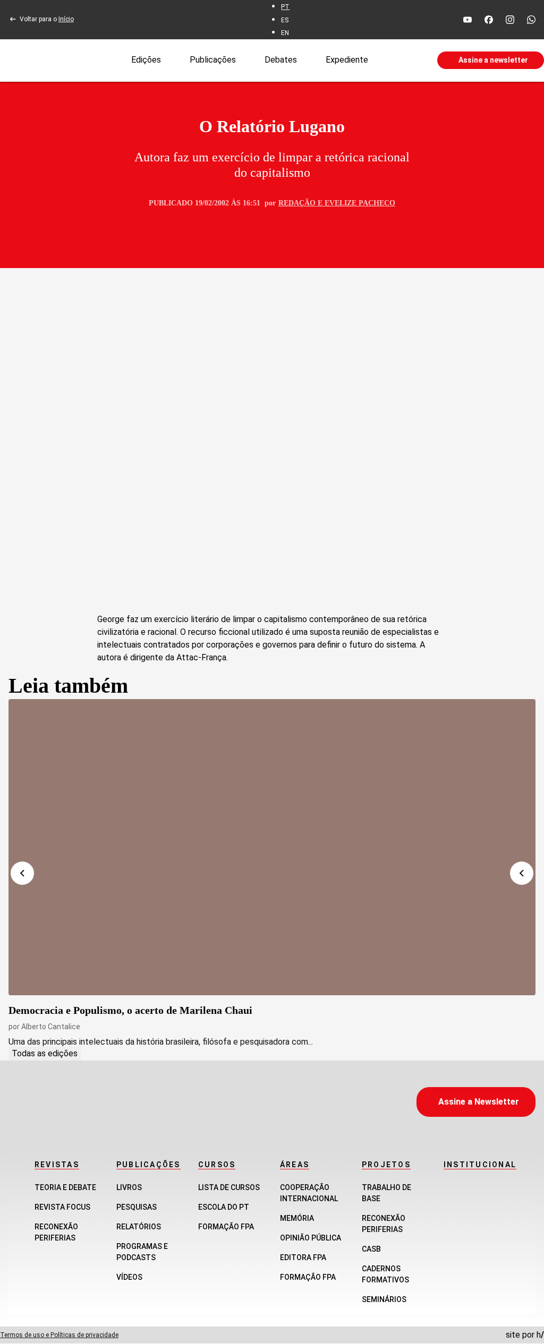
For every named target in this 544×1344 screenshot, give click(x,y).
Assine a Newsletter (478, 1102)
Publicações (213, 60)
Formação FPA (226, 1226)
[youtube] (467, 19)
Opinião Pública (310, 1238)
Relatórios (138, 1226)
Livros (129, 1187)
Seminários (384, 1299)
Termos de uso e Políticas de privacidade (59, 1335)
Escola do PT (223, 1207)
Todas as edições (45, 1053)
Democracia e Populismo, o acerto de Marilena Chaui (130, 1010)
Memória (297, 1218)
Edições (146, 60)
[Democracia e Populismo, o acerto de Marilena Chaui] (272, 847)
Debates (281, 60)
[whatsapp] (531, 19)
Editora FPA (303, 1257)
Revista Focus (62, 1207)
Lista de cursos (229, 1187)
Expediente (347, 60)
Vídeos (129, 1277)
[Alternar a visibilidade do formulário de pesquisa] (402, 60)
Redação (297, 203)
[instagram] (510, 19)
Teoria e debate (65, 1187)
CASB (371, 1249)
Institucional (480, 1164)
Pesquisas (136, 1207)
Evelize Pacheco (360, 203)
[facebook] (488, 19)
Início (66, 19)
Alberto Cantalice (50, 1026)
